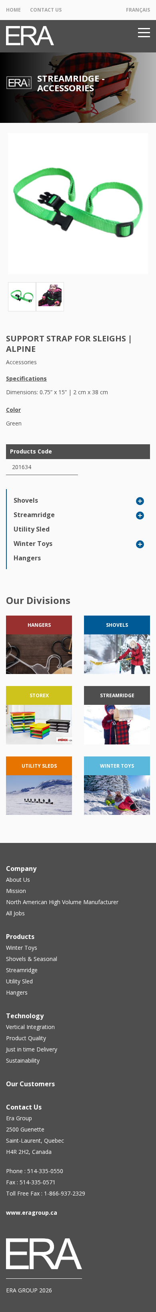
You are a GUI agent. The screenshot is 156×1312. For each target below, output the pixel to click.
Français (138, 9)
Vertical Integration (30, 1027)
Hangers (27, 558)
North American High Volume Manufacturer (62, 902)
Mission (16, 891)
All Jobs (15, 913)
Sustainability (23, 1060)
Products (20, 936)
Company (21, 868)
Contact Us (46, 9)
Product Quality (26, 1038)
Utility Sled (32, 529)
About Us (18, 879)
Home (13, 9)
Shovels (26, 500)
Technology (25, 1015)
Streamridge (34, 514)
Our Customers (30, 1083)
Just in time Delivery (31, 1049)
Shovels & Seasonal (31, 959)
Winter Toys (33, 543)
